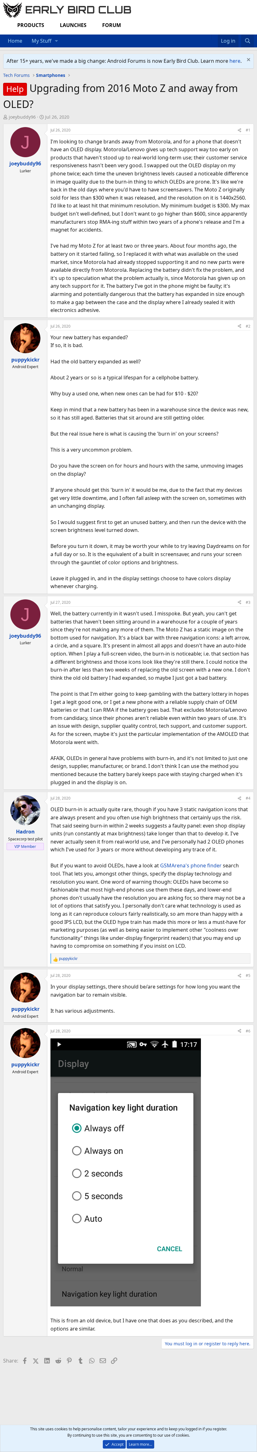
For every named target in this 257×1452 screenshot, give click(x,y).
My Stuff (41, 40)
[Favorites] (214, 37)
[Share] (239, 130)
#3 (248, 602)
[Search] (247, 41)
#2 (248, 326)
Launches (73, 25)
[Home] (208, 37)
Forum (111, 25)
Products (30, 25)
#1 (248, 130)
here (234, 60)
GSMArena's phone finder (191, 865)
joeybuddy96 (22, 117)
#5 (248, 975)
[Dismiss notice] (247, 60)
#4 (248, 798)
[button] (56, 41)
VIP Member (25, 846)
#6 (248, 1031)
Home (15, 40)
